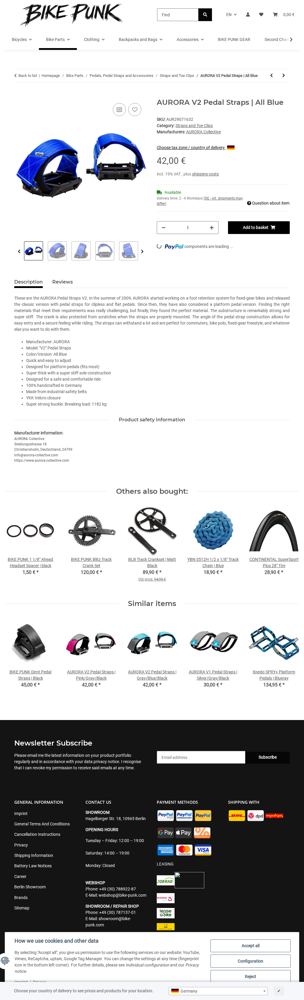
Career (20, 876)
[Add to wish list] (134, 109)
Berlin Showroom (30, 887)
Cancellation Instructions (37, 834)
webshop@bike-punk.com (122, 895)
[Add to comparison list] (119, 109)
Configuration (250, 961)
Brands (21, 897)
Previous (19, 251)
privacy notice (106, 761)
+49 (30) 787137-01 (117, 912)
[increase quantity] (211, 227)
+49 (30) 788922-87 (117, 889)
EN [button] (229, 14)
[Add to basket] (19, 95)
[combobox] (218, 991)
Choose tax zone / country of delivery (191, 147)
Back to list (27, 75)
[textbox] (218, 991)
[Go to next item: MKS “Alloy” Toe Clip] (284, 75)
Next (142, 251)
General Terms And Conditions (42, 824)
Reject (250, 976)
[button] (247, 14)
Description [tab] (28, 282)
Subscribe (268, 757)
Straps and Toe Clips (194, 125)
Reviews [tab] (62, 282)
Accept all (250, 945)
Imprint (21, 813)
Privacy (21, 845)
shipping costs (205, 174)
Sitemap (21, 908)
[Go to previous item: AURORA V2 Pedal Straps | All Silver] (271, 75)
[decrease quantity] (163, 227)
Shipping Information (33, 855)
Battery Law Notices (33, 865)
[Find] (205, 14)
